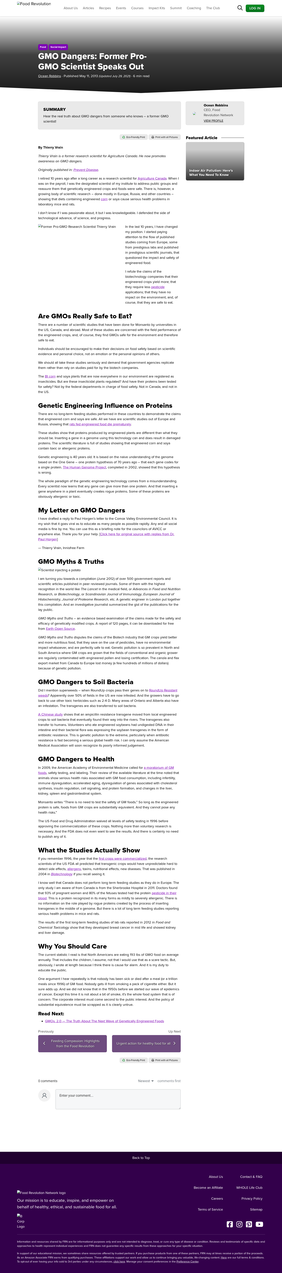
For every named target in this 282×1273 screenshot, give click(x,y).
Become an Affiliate (208, 1188)
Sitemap (256, 1209)
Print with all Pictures (166, 137)
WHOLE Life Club (249, 1188)
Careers (217, 1198)
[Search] (240, 8)
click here (119, 1261)
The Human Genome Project (84, 467)
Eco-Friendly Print (135, 137)
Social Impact (58, 47)
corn (104, 199)
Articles (88, 8)
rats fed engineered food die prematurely (100, 424)
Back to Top (141, 1158)
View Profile (213, 121)
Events (121, 8)
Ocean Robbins (49, 76)
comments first (169, 1081)
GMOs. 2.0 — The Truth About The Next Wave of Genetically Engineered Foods (104, 1021)
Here (224, 1257)
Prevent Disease (85, 170)
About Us (71, 8)
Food (43, 47)
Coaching (194, 8)
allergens (74, 869)
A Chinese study (50, 714)
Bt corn (50, 376)
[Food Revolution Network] (41, 1192)
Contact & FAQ (251, 1177)
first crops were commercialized (123, 858)
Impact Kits (157, 8)
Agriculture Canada (152, 178)
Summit (176, 8)
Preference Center (187, 1261)
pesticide (158, 287)
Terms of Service (210, 1209)
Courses (137, 8)
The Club (213, 8)
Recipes (105, 8)
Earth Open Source (60, 629)
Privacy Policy (252, 1198)
